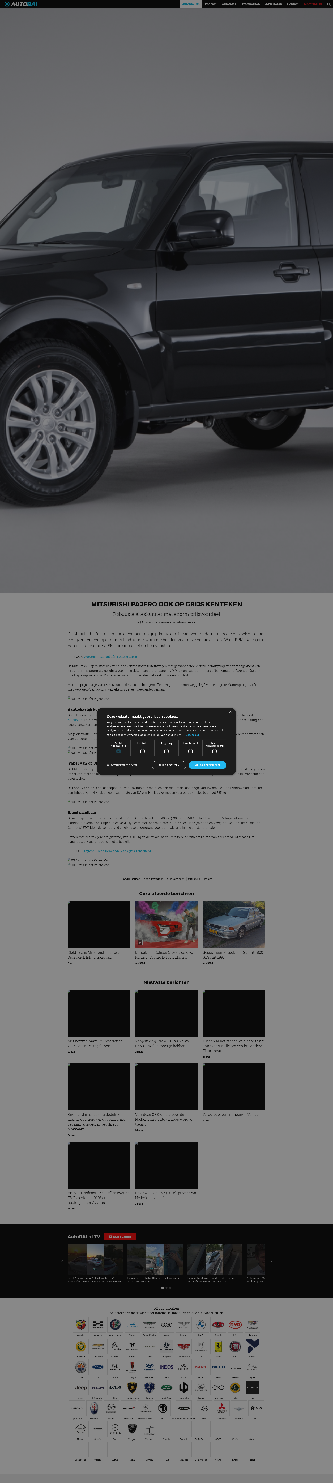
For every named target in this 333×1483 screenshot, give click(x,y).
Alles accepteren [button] (207, 765)
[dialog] (166, 741)
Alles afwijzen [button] (169, 765)
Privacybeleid (191, 735)
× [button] (230, 712)
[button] (122, 765)
